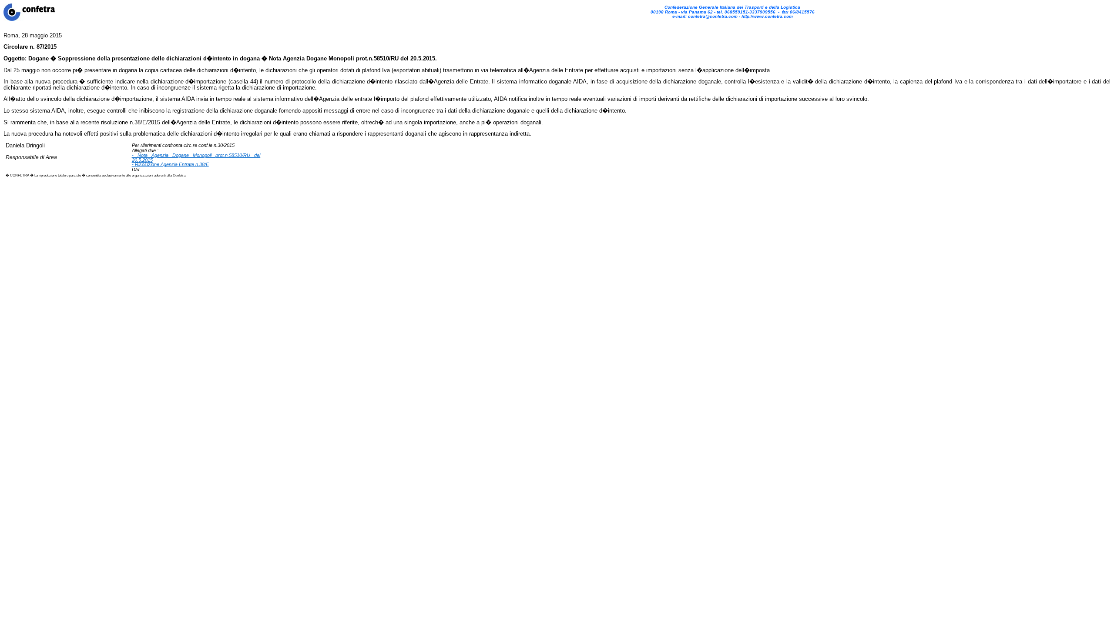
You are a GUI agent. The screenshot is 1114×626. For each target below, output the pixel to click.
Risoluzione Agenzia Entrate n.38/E (172, 164)
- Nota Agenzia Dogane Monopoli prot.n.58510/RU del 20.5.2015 (196, 158)
